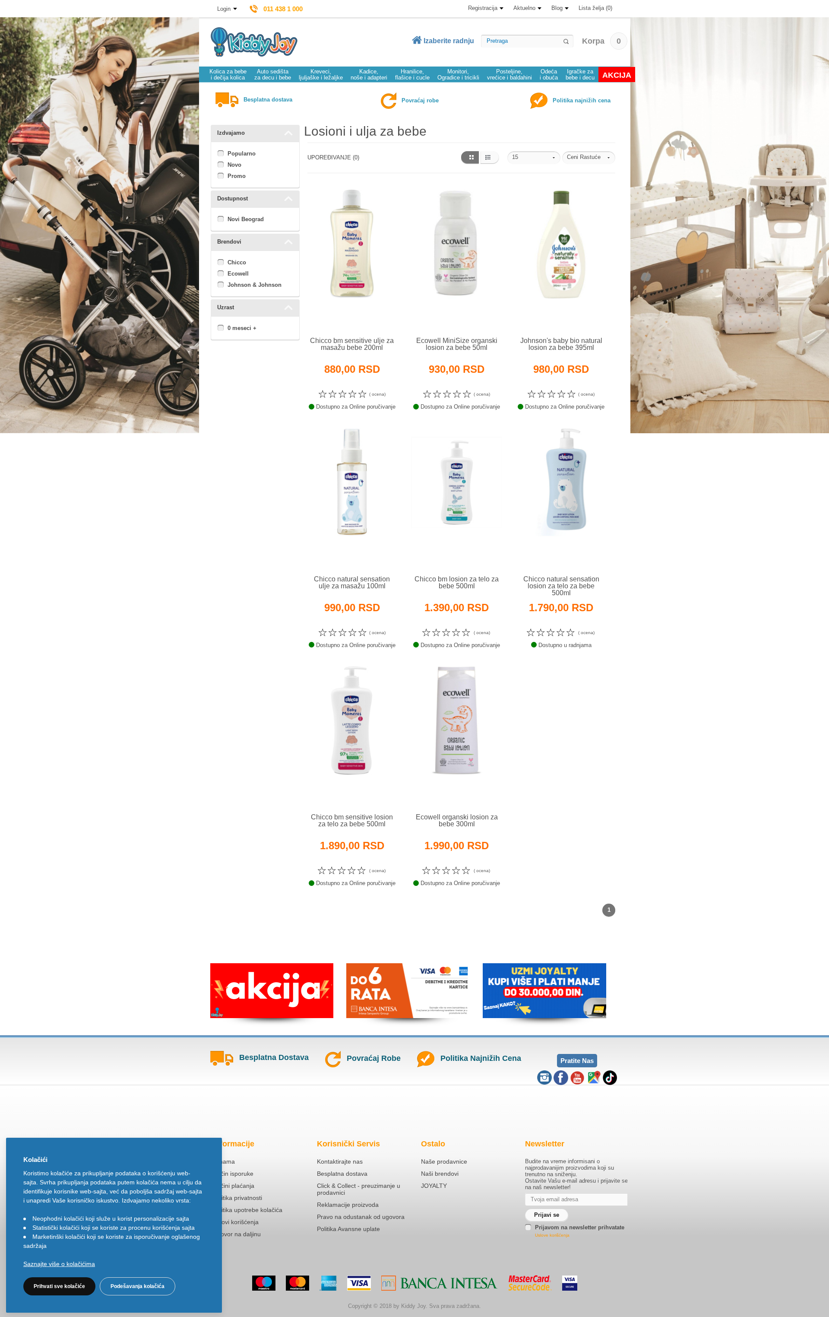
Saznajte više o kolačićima (59, 1263)
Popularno (242, 153)
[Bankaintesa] (439, 1283)
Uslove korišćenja (552, 1235)
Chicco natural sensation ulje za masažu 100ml (352, 582)
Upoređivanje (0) (333, 157)
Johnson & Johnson (255, 285)
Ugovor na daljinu (237, 1234)
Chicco (237, 262)
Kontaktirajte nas (340, 1161)
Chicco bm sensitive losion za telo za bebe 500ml (352, 820)
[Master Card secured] (530, 1283)
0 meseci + (242, 328)
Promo (237, 176)
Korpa (601, 41)
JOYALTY (434, 1185)
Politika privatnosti (237, 1197)
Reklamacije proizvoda (348, 1204)
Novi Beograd (246, 219)
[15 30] (533, 157)
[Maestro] (263, 1283)
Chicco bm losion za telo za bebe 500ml (456, 582)
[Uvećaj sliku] (333, 316)
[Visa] (359, 1283)
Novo (234, 165)
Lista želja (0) (595, 8)
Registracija (482, 8)
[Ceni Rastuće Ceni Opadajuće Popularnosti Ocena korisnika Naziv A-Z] (588, 157)
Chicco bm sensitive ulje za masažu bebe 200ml (352, 344)
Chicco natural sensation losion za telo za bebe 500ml (561, 586)
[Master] (297, 1283)
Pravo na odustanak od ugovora (361, 1216)
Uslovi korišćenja (236, 1222)
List (490, 157)
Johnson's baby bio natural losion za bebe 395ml (561, 344)
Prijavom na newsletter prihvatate (579, 1227)
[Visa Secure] (569, 1283)
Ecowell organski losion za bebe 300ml (457, 820)
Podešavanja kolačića (138, 1286)
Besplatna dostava (342, 1173)
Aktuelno (524, 8)
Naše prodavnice (444, 1161)
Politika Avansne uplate (348, 1228)
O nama (224, 1161)
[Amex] (328, 1283)
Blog (557, 8)
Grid (469, 157)
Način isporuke (233, 1173)
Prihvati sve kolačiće (59, 1286)
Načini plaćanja (233, 1185)
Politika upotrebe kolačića (247, 1209)
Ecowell (238, 273)
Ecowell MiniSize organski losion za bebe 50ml (456, 344)
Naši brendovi (440, 1173)
